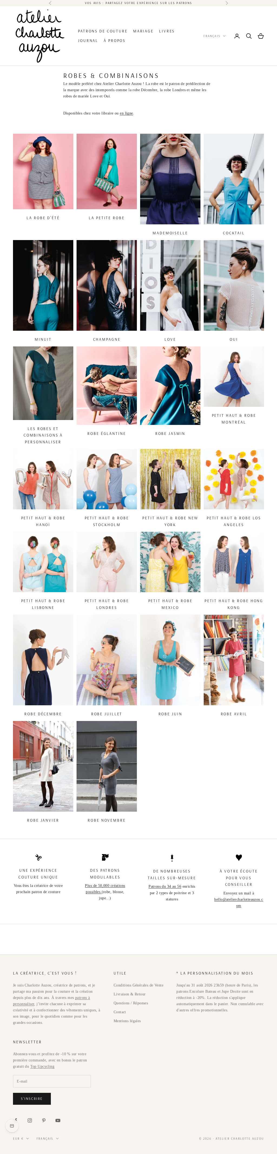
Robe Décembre (43, 714)
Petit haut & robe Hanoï (43, 521)
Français (211, 36)
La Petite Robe (106, 217)
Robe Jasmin (170, 433)
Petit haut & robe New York (170, 521)
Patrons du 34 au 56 (165, 886)
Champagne (107, 339)
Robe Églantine (106, 433)
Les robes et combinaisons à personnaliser (43, 435)
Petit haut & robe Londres (107, 604)
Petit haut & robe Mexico (170, 604)
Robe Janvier (43, 820)
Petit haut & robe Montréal (234, 418)
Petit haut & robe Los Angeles (234, 521)
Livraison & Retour (130, 994)
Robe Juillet (107, 714)
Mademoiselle (170, 233)
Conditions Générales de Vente (138, 985)
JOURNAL (88, 40)
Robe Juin (170, 714)
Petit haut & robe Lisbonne (43, 604)
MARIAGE (143, 31)
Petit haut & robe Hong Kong (234, 604)
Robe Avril (234, 714)
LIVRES (167, 31)
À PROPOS (115, 40)
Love (170, 339)
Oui (234, 339)
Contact (120, 1012)
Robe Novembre (107, 820)
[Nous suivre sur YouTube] (58, 1120)
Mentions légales (127, 1021)
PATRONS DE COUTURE (103, 31)
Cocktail (234, 233)
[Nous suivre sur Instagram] (29, 1120)
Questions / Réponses (131, 1003)
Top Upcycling (42, 1066)
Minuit (43, 339)
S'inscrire (32, 1098)
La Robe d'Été (43, 217)
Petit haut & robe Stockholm (107, 521)
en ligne (126, 113)
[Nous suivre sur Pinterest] (44, 1120)
